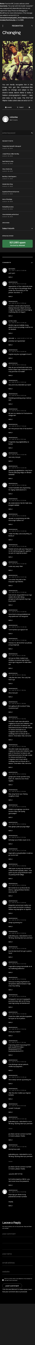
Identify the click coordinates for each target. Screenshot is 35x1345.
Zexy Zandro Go (7, 169)
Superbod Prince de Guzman (10, 192)
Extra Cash (13, 321)
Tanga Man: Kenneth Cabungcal (11, 146)
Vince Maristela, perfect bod (10, 214)
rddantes (14, 117)
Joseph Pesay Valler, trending (10, 154)
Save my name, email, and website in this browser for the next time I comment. (18, 1279)
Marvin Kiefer (19, 93)
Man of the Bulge (7, 199)
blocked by (18, 243)
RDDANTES (17, 26)
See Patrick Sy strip (7, 161)
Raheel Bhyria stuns (8, 207)
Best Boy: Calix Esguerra (9, 176)
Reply (11, 277)
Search (30, 133)
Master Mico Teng (7, 184)
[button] (3, 26)
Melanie (11, 338)
